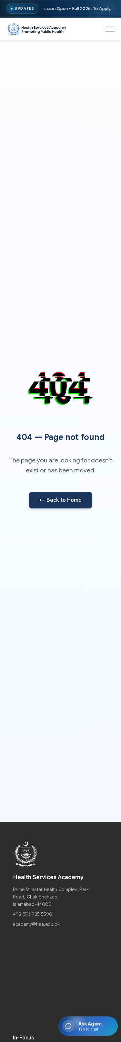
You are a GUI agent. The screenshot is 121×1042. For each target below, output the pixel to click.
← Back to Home (60, 500)
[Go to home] (36, 29)
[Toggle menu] (110, 29)
